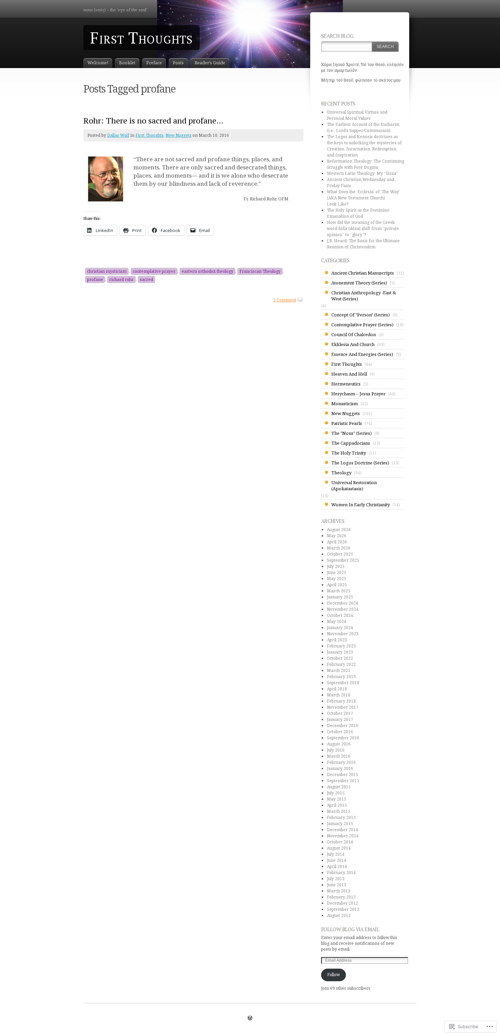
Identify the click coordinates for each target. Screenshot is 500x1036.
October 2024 (340, 615)
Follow (333, 974)
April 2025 (337, 585)
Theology (341, 473)
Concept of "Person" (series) (360, 315)
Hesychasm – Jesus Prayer (358, 394)
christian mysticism (107, 271)
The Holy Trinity (348, 453)
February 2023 (341, 646)
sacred (146, 279)
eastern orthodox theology (207, 271)
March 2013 (338, 891)
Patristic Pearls (346, 423)
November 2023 (343, 634)
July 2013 (336, 879)
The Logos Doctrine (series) (360, 463)
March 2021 (338, 670)
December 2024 (342, 603)
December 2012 (342, 903)
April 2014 (337, 866)
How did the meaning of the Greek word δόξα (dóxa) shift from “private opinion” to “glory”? (363, 228)
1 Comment (284, 300)
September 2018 (343, 683)
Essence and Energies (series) (362, 354)
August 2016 (339, 744)
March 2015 (338, 811)
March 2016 (338, 756)
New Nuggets (178, 135)
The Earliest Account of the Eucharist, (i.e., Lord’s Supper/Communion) (363, 127)
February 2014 (341, 872)
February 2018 (341, 701)
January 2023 (340, 652)
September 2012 (343, 909)
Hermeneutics (346, 384)
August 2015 (339, 787)
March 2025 (338, 591)
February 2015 (341, 817)
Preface (154, 63)
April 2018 (337, 689)
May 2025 (336, 578)
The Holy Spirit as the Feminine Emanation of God (358, 213)
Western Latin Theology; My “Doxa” (362, 173)
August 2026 (339, 529)
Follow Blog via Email (350, 929)
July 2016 (336, 750)
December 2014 (342, 830)
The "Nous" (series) (351, 433)
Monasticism (344, 403)
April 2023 (337, 640)
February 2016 (341, 762)
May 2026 (336, 536)
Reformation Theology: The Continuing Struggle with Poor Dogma (365, 164)
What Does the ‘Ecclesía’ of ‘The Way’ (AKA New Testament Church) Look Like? (363, 198)
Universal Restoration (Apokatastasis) (354, 485)
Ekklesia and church (352, 344)
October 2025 (340, 554)
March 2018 (338, 695)
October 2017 (340, 713)
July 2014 (336, 854)
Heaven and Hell (349, 374)
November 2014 (343, 836)
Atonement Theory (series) (359, 283)
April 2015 (337, 805)
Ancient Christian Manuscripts (362, 273)
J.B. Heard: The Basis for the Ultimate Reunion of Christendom (363, 244)
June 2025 (336, 572)
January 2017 (340, 719)
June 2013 (336, 885)
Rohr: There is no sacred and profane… (153, 120)
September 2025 (343, 560)
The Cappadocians (350, 443)
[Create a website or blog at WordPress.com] (250, 1018)
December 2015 (342, 774)
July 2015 (336, 793)
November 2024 (343, 609)
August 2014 (339, 848)
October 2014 (340, 842)
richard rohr (121, 279)
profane (95, 279)
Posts (178, 63)
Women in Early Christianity (360, 504)
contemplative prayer (154, 271)
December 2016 (342, 725)
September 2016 (343, 738)
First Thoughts (141, 37)
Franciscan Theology (260, 271)
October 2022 (340, 658)
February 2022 (341, 664)
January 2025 (340, 597)
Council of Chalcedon (353, 334)
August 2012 (339, 915)
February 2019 (341, 676)
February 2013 (341, 897)
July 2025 (336, 566)
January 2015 (340, 823)
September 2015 (343, 781)
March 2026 (338, 548)
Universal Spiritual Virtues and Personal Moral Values (357, 115)
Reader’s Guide (210, 63)
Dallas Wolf (118, 135)
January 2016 (340, 768)
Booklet (127, 63)
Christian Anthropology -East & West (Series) (363, 296)
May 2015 (336, 799)
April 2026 (337, 542)
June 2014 (336, 860)
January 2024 (340, 627)
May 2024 (336, 621)
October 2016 (340, 732)
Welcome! (97, 63)
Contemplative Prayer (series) (362, 325)
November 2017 (343, 707)
